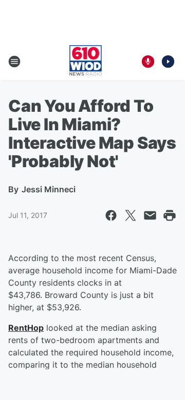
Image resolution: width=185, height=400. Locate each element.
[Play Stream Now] (168, 61)
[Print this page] (169, 215)
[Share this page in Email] (150, 215)
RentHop (26, 328)
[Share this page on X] (130, 215)
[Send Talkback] (148, 61)
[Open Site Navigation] (14, 61)
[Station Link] (85, 61)
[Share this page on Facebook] (111, 215)
